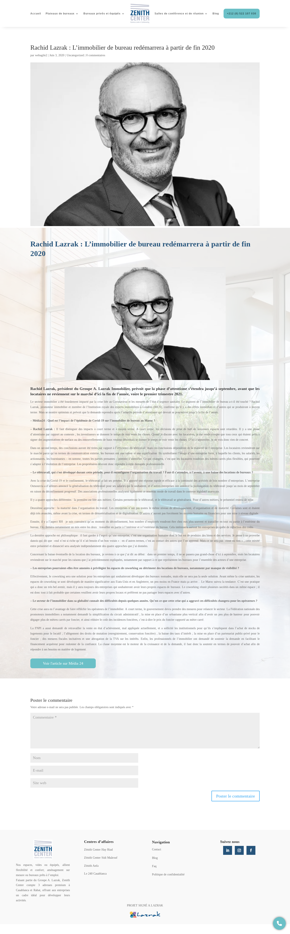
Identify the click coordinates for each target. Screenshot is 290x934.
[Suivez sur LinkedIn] (227, 850)
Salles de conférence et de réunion (179, 13)
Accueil (35, 13)
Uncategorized (75, 55)
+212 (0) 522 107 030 (241, 13)
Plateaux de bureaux (60, 13)
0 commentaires (95, 55)
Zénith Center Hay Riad (98, 849)
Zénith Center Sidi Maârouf (100, 857)
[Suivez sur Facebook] (250, 850)
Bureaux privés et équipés (102, 13)
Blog (216, 13)
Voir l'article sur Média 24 (63, 663)
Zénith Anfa (91, 865)
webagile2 (41, 55)
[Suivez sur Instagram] (239, 850)
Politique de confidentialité (168, 874)
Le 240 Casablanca (95, 873)
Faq (154, 866)
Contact (156, 849)
